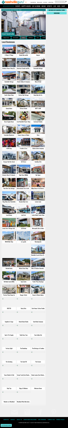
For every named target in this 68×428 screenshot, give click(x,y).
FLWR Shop (9, 148)
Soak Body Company (38, 322)
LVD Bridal (23, 228)
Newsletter (33, 2)
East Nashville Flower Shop (23, 122)
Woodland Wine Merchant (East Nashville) (23, 402)
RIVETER (9, 308)
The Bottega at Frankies (38, 348)
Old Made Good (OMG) (9, 282)
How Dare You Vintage (9, 188)
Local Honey (9, 215)
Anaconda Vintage (38, 68)
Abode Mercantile (23, 55)
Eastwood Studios (38, 122)
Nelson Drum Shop (23, 268)
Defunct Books (23, 108)
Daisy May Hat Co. (38, 95)
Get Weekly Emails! (6, 425)
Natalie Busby (9, 268)
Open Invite (23, 282)
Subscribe (57, 13)
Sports (49, 6)
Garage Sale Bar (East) (9, 162)
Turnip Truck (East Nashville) (23, 375)
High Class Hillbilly (23, 175)
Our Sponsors (42, 419)
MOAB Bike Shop (9, 242)
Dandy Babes (9, 108)
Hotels (44, 37)
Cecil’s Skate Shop (9, 95)
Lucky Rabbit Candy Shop (38, 215)
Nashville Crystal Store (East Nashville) (38, 255)
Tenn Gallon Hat (38, 335)
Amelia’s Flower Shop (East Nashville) (9, 68)
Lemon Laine (38, 202)
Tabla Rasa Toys (24, 335)
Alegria (38, 55)
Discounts (39, 2)
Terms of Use (51, 419)
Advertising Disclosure (30, 419)
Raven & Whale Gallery (38, 295)
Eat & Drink (36, 6)
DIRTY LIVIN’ (38, 108)
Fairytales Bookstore (9, 135)
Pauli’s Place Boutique (38, 282)
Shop (63, 6)
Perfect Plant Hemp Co (9, 295)
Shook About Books (23, 322)
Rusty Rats (23, 308)
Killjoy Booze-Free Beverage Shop (38, 188)
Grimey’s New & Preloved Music (9, 175)
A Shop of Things (9, 55)
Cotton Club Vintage (24, 95)
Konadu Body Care (23, 202)
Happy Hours (26, 6)
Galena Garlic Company (38, 148)
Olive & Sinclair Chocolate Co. (38, 268)
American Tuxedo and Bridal (23, 68)
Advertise (50, 2)
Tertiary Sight (9, 348)
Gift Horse (23, 162)
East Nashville (14, 10)
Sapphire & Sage (9, 322)
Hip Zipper (38, 175)
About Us (19, 419)
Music (44, 6)
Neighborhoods (8, 6)
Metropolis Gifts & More (38, 228)
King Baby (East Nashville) (9, 202)
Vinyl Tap (9, 388)
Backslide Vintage (9, 82)
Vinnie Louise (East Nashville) (38, 375)
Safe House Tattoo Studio (38, 308)
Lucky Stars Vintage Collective (9, 228)
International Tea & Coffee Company (23, 188)
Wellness (31, 37)
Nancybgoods (38, 242)
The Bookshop (23, 348)
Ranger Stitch (23, 295)
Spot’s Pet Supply (9, 335)
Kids (58, 6)
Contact (45, 2)
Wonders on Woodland (9, 402)
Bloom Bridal (38, 82)
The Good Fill (23, 362)
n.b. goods (23, 242)
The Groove (38, 362)
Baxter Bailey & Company (23, 82)
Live (54, 6)
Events (17, 6)
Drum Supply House (9, 122)
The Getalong (9, 362)
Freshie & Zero (23, 148)
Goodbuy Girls (38, 162)
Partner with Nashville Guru (57, 10)
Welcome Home (38, 388)
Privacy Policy (60, 419)
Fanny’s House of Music (23, 135)
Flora (38, 135)
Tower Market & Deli (9, 375)
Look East (23, 215)
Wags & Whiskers (23, 388)
